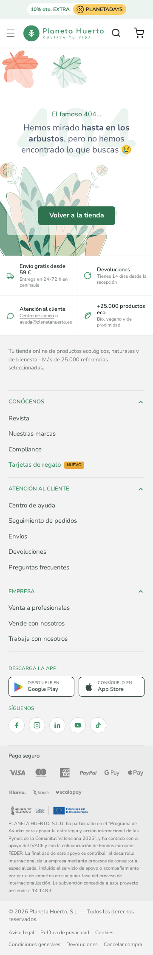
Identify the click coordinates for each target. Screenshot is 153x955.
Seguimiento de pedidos (42, 520)
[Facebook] (16, 725)
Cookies (104, 932)
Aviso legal (21, 932)
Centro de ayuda (37, 316)
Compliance (25, 449)
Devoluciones (27, 551)
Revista (18, 418)
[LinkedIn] (57, 725)
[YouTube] (78, 725)
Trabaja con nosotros (38, 638)
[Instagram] (37, 725)
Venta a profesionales (39, 607)
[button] (10, 33)
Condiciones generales (34, 944)
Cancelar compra (123, 944)
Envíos (17, 536)
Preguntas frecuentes (38, 567)
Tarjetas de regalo (45, 465)
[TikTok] (98, 725)
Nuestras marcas (32, 433)
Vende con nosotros (36, 623)
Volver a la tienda (76, 215)
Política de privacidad (64, 932)
